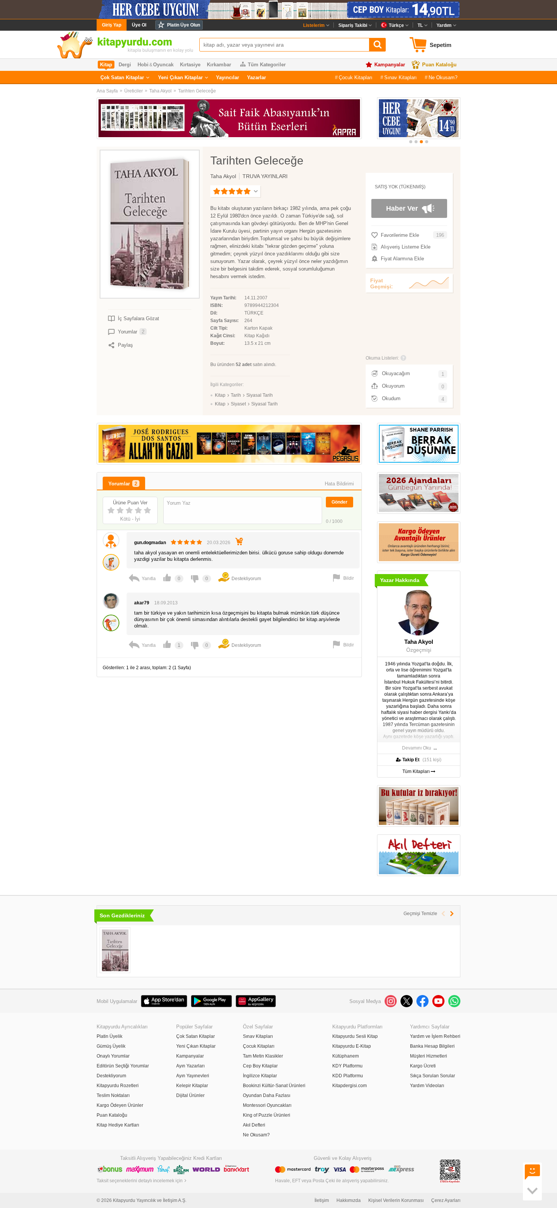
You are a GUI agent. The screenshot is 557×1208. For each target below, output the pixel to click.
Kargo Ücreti (423, 1066)
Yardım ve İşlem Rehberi (435, 1036)
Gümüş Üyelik (111, 1046)
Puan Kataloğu (439, 64)
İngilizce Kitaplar (260, 1075)
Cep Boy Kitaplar (260, 1066)
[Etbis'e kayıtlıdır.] (450, 1171)
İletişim (321, 1200)
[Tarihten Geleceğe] (115, 950)
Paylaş (125, 345)
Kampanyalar (389, 64)
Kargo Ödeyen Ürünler (120, 1105)
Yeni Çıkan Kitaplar (180, 77)
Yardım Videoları (427, 1085)
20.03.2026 (218, 542)
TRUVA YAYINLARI (265, 176)
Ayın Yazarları (190, 1066)
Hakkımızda (348, 1200)
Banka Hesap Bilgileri (432, 1046)
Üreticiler (133, 91)
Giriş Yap (111, 25)
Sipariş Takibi (352, 25)
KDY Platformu (347, 1066)
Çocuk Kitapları (355, 77)
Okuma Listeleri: (382, 358)
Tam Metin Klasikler (263, 1056)
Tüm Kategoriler (267, 64)
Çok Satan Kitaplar (122, 77)
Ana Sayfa (107, 91)
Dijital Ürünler (190, 1095)
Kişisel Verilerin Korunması (396, 1200)
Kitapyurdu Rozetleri (118, 1085)
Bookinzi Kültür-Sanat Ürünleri (274, 1085)
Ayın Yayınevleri (192, 1075)
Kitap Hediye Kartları (118, 1125)
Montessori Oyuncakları (267, 1105)
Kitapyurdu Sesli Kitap (355, 1036)
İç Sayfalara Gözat (138, 318)
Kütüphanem (345, 1056)
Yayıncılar (227, 77)
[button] (410, 141)
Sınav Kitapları (400, 77)
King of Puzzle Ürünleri (266, 1115)
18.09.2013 (166, 603)
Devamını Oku (416, 748)
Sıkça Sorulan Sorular (432, 1075)
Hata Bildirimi (339, 484)
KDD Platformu (347, 1075)
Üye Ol (139, 25)
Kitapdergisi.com (349, 1085)
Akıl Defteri (254, 1125)
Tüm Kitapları (416, 771)
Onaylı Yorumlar (113, 1056)
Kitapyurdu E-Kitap (351, 1046)
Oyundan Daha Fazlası (266, 1095)
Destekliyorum (111, 1075)
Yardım (444, 25)
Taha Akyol (160, 91)
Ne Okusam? (443, 77)
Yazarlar (256, 77)
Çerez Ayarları (445, 1200)
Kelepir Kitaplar (192, 1085)
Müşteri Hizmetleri (428, 1056)
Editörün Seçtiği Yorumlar (123, 1066)
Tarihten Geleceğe (197, 91)
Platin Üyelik (109, 1036)
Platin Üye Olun (183, 25)
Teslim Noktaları (113, 1095)
